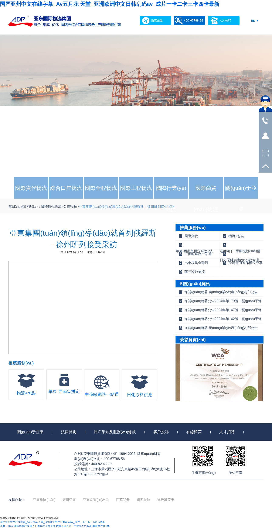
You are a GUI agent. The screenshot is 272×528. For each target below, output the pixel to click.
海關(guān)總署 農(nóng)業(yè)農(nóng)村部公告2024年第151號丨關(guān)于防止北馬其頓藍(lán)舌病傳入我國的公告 (223, 329)
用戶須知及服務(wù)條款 (115, 432)
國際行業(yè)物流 (171, 198)
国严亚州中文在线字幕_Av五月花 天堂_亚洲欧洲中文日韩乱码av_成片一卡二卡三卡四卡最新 (110, 4)
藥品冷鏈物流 (194, 272)
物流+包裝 (236, 236)
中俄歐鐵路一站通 (198, 254)
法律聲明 (68, 432)
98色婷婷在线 (21, 526)
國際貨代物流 (31, 188)
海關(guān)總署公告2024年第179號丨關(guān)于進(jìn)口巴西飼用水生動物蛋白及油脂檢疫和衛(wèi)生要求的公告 (223, 302)
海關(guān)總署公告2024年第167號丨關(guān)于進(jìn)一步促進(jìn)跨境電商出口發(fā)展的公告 (223, 311)
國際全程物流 (101, 188)
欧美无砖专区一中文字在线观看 (74, 526)
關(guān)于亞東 (240, 198)
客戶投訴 (161, 432)
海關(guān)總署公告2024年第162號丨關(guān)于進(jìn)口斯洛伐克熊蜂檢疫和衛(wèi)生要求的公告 (223, 320)
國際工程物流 (136, 188)
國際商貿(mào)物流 (206, 198)
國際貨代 (191, 236)
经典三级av (6, 526)
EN (253, 20)
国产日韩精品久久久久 (42, 526)
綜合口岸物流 (66, 188)
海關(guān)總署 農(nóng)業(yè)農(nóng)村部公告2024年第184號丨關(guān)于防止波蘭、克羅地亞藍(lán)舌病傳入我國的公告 (223, 293)
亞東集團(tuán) (44, 500)
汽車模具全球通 (196, 263)
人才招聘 (227, 432)
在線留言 (194, 432)
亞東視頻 (70, 206)
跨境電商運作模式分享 (245, 263)
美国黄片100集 (101, 526)
